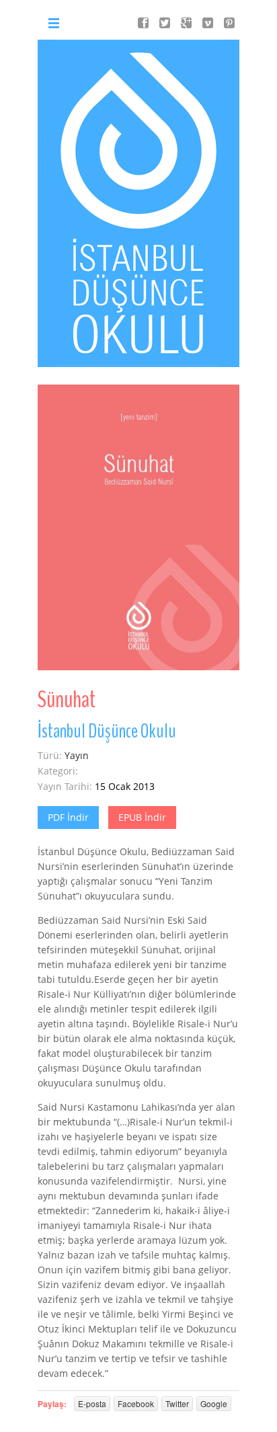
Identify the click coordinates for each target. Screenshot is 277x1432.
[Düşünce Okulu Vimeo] (208, 23)
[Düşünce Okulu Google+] (186, 23)
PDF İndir (68, 817)
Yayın (77, 755)
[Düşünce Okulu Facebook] (143, 23)
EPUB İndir (142, 817)
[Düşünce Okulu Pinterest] (229, 23)
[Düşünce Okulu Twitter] (165, 23)
